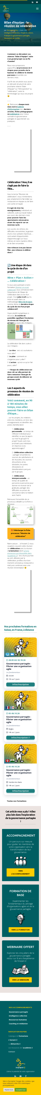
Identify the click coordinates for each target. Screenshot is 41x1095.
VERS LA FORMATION (20, 930)
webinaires (14, 114)
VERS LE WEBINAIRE (20, 980)
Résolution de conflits (12, 38)
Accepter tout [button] (20, 1090)
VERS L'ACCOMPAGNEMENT (20, 872)
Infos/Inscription (20, 684)
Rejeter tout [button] (9, 1090)
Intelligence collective (12, 33)
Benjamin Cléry (12, 30)
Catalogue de (18, 1036)
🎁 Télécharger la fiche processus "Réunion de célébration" (20, 533)
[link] (20, 662)
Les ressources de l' (20, 1048)
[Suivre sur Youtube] (37, 2)
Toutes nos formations (16, 801)
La (14, 1044)
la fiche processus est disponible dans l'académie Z (19, 553)
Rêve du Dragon (25, 302)
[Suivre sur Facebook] (26, 1076)
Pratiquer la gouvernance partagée (17, 35)
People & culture (27, 33)
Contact (11, 1052)
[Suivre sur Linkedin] (32, 2)
